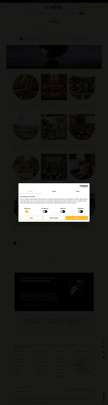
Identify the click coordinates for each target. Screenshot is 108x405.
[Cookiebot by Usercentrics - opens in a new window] (81, 186)
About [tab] (77, 191)
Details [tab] (54, 191)
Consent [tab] (30, 191)
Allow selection (54, 218)
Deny (31, 218)
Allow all (76, 218)
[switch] (45, 211)
